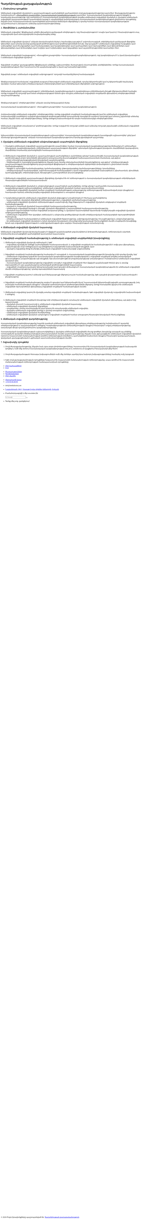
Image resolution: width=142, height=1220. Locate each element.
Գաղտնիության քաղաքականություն (62, 1217)
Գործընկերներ (12, 374)
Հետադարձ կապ (13, 380)
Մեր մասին (10, 376)
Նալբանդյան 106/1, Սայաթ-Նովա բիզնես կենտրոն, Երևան (32, 389)
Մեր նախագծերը (13, 366)
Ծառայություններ (13, 372)
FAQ (7, 368)
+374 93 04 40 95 (11, 382)
